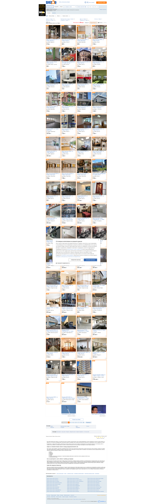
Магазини (52, 427)
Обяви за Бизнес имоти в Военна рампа (53, 484)
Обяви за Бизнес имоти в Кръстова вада (94, 481)
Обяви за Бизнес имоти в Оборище (93, 482)
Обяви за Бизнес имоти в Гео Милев (53, 481)
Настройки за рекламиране (67, 255)
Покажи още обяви (76, 419)
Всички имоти (50, 6)
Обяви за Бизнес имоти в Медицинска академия (95, 491)
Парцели (67, 431)
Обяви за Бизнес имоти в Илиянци (73, 491)
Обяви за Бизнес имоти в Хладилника (93, 488)
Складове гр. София (65, 20)
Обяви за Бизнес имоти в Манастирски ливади (95, 478)
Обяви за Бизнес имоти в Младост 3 (73, 488)
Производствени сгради (65, 426)
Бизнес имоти (65, 15)
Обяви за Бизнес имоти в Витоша (52, 479)
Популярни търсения (72, 496)
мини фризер (97, 473)
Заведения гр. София (84, 20)
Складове (62, 427)
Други (77, 426)
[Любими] (86, 2)
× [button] (98, 239)
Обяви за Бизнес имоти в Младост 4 (93, 479)
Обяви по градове (65, 496)
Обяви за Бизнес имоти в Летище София (94, 487)
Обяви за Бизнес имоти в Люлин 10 (53, 488)
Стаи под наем (86, 431)
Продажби (56, 6)
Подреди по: (87, 22)
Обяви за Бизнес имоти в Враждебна (73, 485)
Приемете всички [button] (90, 259)
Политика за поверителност (74, 256)
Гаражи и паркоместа (79, 431)
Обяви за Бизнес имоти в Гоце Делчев (53, 491)
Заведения (78, 427)
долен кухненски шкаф (59, 473)
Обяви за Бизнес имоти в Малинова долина (54, 482)
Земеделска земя (73, 431)
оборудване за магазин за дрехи (89, 473)
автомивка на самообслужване (79, 473)
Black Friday (53, 496)
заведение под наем (70, 473)
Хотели (87, 426)
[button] (63, 263)
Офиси (52, 426)
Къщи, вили (64, 431)
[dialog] (76, 252)
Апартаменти (59, 431)
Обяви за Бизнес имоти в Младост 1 (93, 484)
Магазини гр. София (51, 20)
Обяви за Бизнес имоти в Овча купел (93, 485)
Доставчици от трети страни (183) (74, 249)
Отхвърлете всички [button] (76, 259)
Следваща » (88, 422)
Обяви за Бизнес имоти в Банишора (53, 487)
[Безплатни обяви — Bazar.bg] (51, 2)
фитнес (65, 473)
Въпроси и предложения (101, 495)
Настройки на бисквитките (62, 256)
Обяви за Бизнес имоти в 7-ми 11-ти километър (75, 481)
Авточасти (72, 495)
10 (83, 422)
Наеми (61, 6)
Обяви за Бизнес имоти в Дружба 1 (73, 484)
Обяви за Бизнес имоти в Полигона (73, 482)
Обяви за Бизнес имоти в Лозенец (73, 478)
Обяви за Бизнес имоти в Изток (52, 485)
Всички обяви (51, 15)
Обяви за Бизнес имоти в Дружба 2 (73, 487)
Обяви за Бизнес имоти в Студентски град (74, 479)
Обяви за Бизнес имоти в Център (52, 478)
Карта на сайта (58, 496)
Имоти (58, 15)
